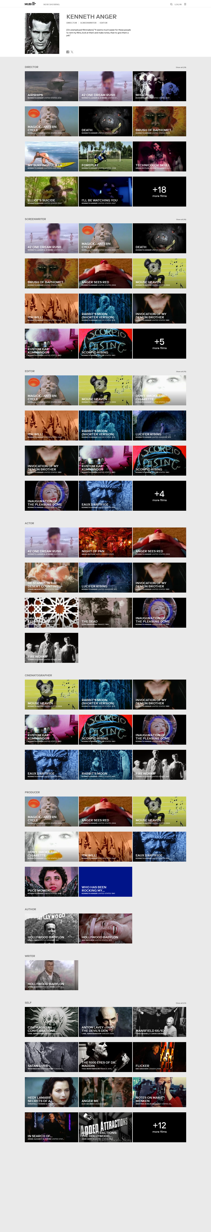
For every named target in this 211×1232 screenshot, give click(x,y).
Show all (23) (181, 1003)
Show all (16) (181, 219)
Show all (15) (181, 372)
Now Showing (51, 4)
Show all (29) (181, 67)
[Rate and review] (73, 96)
